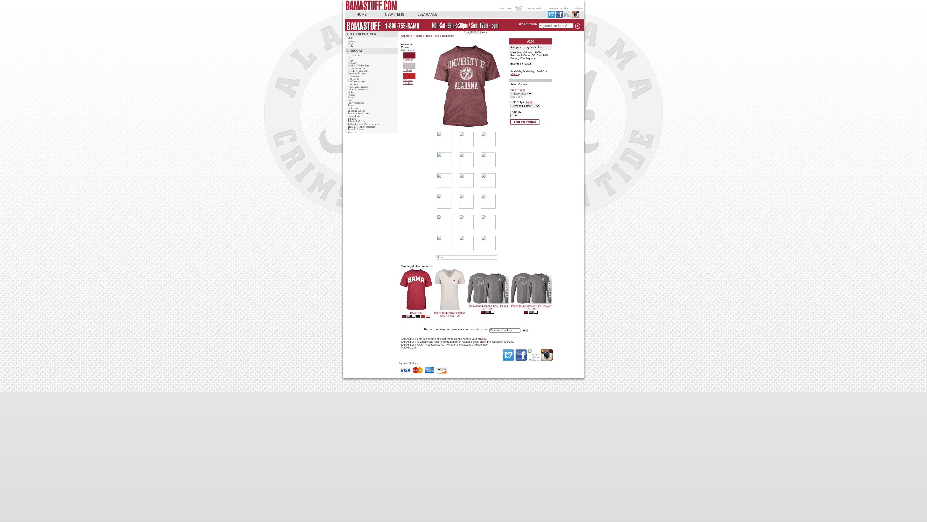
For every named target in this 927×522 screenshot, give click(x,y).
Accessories (354, 55)
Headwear (353, 84)
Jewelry (352, 97)
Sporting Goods (356, 110)
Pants (350, 100)
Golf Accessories (357, 81)
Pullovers (353, 108)
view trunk (505, 8)
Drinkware (353, 76)
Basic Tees (432, 35)
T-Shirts (352, 118)
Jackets (351, 92)
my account (534, 8)
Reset (521, 89)
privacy (482, 338)
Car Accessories (356, 68)
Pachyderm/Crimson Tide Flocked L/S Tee (488, 307)
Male (350, 38)
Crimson (408, 59)
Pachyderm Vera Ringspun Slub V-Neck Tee (449, 314)
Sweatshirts (354, 116)
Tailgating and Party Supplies (364, 124)
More (439, 257)
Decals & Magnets (358, 71)
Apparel (405, 35)
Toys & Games (356, 129)
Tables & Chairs (356, 121)
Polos (351, 105)
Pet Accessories (356, 103)
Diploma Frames (357, 73)
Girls (350, 46)
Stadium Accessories (359, 113)
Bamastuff (448, 35)
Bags (350, 60)
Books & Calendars (358, 65)
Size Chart (516, 96)
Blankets (352, 63)
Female (352, 41)
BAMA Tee (416, 312)
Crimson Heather (408, 82)
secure (432, 338)
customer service (558, 8)
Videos (351, 132)
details (515, 74)
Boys (350, 43)
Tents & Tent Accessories (361, 126)
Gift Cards (353, 79)
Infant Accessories (358, 89)
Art (349, 57)
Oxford (407, 70)
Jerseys (351, 95)
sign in (579, 8)
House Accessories (358, 87)
